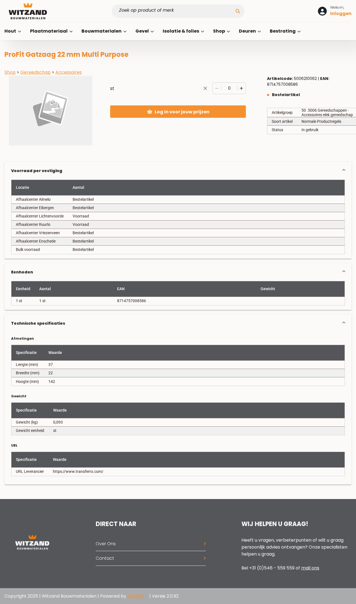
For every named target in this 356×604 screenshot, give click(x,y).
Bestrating (283, 31)
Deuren (248, 31)
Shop (219, 31)
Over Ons (106, 544)
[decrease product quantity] (217, 88)
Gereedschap (35, 72)
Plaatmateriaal (49, 31)
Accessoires (68, 72)
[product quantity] (229, 88)
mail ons (310, 568)
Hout (10, 31)
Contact (105, 558)
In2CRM (135, 596)
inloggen (341, 13)
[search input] (175, 11)
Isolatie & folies (181, 31)
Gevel (142, 31)
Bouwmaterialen (101, 31)
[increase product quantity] (241, 88)
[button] (178, 171)
